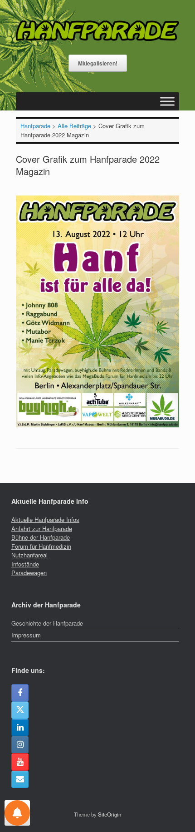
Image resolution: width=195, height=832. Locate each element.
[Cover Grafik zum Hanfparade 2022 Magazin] (97, 425)
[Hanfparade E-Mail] (20, 779)
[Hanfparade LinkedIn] (20, 727)
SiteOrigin (109, 814)
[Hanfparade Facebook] (20, 693)
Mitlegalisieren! (97, 63)
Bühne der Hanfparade (40, 537)
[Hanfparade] (97, 30)
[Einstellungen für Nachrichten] (17, 813)
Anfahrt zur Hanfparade (41, 528)
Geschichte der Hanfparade (47, 623)
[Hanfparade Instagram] (20, 744)
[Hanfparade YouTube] (20, 762)
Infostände (25, 564)
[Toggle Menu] (167, 101)
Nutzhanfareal (29, 555)
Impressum (26, 635)
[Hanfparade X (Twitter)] (20, 710)
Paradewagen (29, 572)
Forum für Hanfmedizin (41, 546)
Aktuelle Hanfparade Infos (45, 519)
